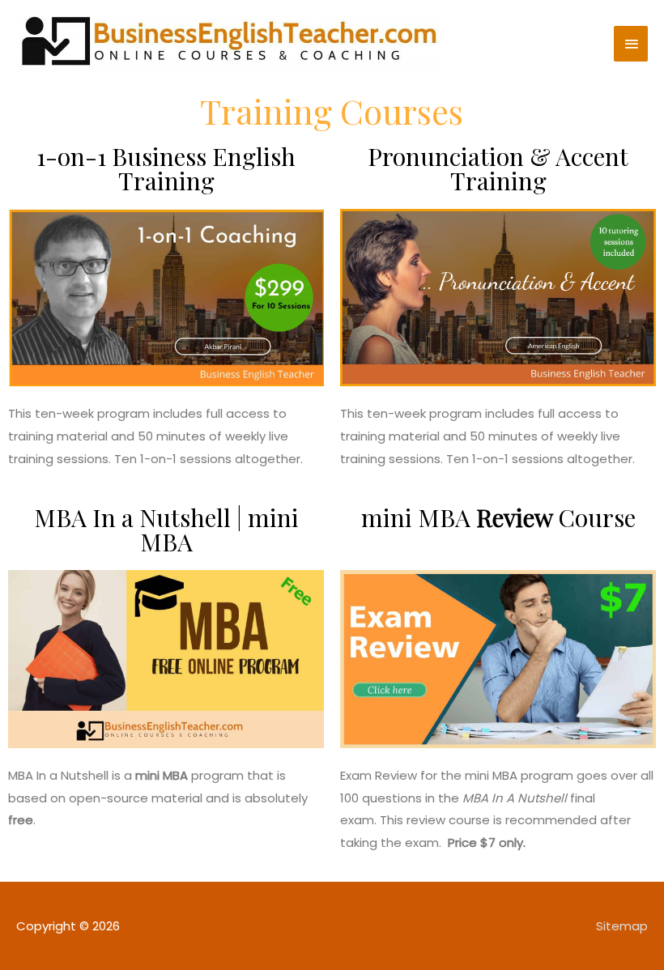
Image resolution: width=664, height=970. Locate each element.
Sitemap (622, 925)
